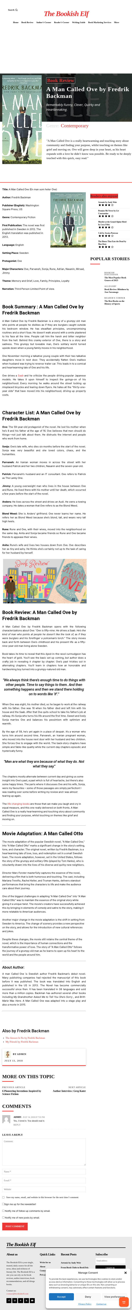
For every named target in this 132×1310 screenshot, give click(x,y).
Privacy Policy (84, 1304)
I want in (110, 1268)
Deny (88, 1296)
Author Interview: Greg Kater (69, 1091)
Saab (21, 375)
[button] (125, 1272)
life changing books (18, 803)
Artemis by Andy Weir (107, 202)
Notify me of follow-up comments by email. (27, 1211)
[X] (26, 1300)
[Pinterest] (20, 1300)
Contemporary (75, 125)
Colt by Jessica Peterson (108, 233)
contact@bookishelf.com (17, 1294)
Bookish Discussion (111, 273)
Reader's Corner (114, 298)
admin (21, 1054)
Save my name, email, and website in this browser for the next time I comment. (42, 1197)
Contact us (101, 1304)
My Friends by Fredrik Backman (22, 1041)
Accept (61, 1296)
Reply (17, 1125)
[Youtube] (32, 1300)
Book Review (60, 80)
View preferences (114, 1296)
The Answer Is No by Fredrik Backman (25, 1038)
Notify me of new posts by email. (22, 1217)
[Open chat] (124, 1302)
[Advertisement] (66, 49)
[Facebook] (69, 174)
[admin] (9, 1054)
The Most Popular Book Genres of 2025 (115, 279)
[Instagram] (14, 1300)
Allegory (110, 286)
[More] (76, 174)
